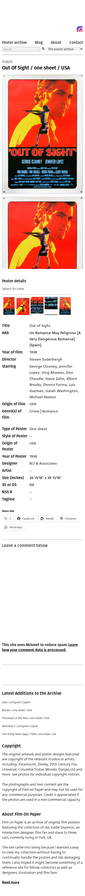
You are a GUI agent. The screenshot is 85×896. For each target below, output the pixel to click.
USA (33, 404)
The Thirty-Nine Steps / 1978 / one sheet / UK (29, 734)
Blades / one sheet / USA (17, 710)
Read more (10, 882)
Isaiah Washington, (62, 391)
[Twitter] (65, 29)
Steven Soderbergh (46, 359)
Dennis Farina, (56, 384)
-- (31, 470)
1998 (33, 352)
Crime (34, 411)
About (56, 42)
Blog (39, 42)
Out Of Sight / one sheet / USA (36, 68)
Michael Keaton (43, 397)
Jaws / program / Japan (16, 702)
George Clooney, (44, 366)
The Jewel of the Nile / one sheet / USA (25, 718)
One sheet (38, 429)
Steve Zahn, (55, 378)
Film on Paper (11, 17)
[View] (9, 306)
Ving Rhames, (54, 372)
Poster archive (14, 42)
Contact (76, 42)
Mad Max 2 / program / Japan (20, 726)
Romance (50, 411)
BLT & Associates (43, 463)
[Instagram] (80, 29)
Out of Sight (40, 325)
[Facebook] (72, 29)
